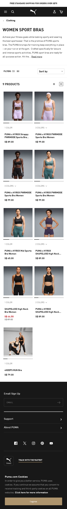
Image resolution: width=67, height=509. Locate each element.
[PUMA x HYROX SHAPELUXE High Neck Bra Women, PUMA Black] (48, 280)
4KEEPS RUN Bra (13, 370)
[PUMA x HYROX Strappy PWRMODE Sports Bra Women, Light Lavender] (18, 106)
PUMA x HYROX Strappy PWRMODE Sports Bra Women (16, 136)
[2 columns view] (61, 84)
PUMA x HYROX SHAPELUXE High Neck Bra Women (47, 252)
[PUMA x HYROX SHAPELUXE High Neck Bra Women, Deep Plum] (48, 222)
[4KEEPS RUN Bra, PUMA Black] (18, 342)
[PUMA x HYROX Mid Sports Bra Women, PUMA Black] (18, 222)
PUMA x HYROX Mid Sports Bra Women (18, 252)
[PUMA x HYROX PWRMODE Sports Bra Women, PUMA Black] (18, 164)
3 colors (39, 127)
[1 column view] (54, 84)
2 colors (39, 244)
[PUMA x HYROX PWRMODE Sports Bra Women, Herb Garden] (48, 164)
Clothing (10, 20)
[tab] (6, 239)
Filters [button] (7, 71)
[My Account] (54, 12)
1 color (8, 127)
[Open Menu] (6, 12)
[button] (6, 12)
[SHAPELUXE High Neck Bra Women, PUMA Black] (18, 280)
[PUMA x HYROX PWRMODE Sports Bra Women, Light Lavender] (48, 106)
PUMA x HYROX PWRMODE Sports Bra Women (48, 136)
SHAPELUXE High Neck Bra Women (16, 310)
